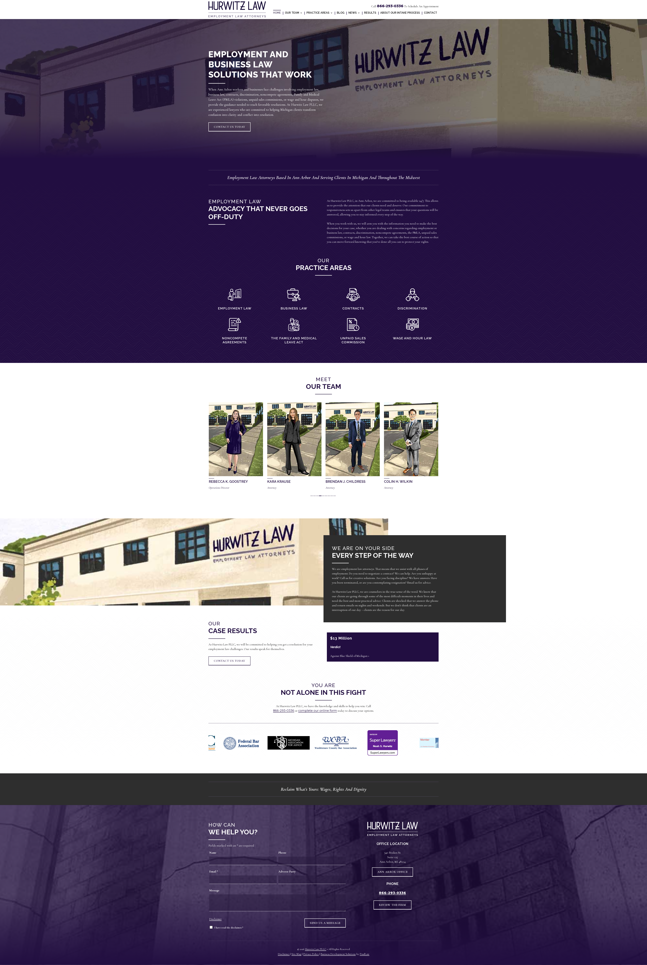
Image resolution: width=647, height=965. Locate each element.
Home (277, 13)
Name (212, 852)
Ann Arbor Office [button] (392, 872)
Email (213, 871)
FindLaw (364, 954)
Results (370, 13)
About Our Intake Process (400, 13)
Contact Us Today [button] (229, 127)
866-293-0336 (390, 6)
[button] (642, 961)
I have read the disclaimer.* (228, 927)
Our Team (292, 13)
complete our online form (317, 710)
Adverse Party (287, 871)
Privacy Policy (311, 954)
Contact (430, 13)
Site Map (296, 954)
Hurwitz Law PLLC (315, 949)
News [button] (352, 13)
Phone (282, 852)
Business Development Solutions (338, 954)
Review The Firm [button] (392, 905)
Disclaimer (215, 919)
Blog (340, 13)
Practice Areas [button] (317, 13)
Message (214, 890)
